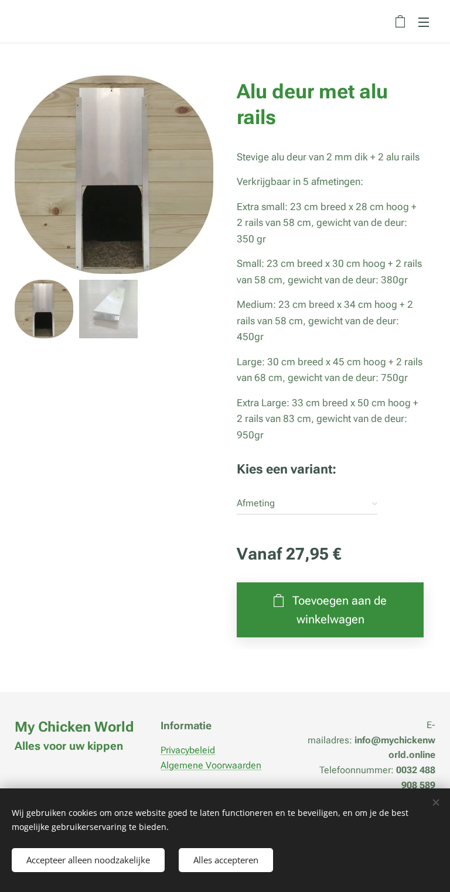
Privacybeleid (188, 750)
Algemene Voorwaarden (211, 765)
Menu (423, 21)
